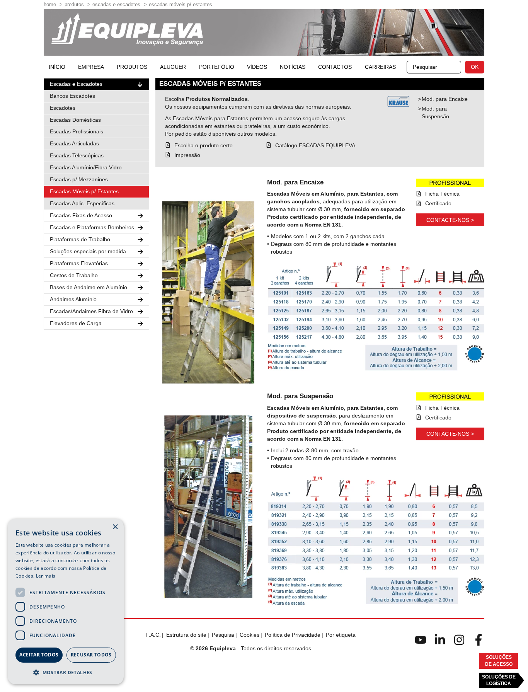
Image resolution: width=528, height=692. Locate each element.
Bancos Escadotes (72, 96)
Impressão (187, 155)
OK (475, 67)
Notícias (292, 67)
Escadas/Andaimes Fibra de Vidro (91, 311)
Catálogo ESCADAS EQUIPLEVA (315, 145)
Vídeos (257, 67)
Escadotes (62, 108)
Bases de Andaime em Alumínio (88, 287)
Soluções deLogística (499, 680)
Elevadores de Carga (76, 323)
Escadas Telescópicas (77, 155)
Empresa (91, 67)
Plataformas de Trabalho (80, 239)
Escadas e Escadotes (116, 4)
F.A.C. (153, 635)
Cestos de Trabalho (74, 275)
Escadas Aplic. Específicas (82, 203)
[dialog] (66, 601)
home (50, 4)
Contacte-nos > (450, 220)
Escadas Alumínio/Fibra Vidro (86, 167)
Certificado (438, 203)
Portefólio (216, 67)
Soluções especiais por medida (88, 251)
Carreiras (380, 67)
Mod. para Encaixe (445, 99)
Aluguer (173, 67)
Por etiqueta (341, 635)
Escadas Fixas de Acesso (81, 215)
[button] (65, 672)
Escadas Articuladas (74, 143)
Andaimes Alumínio (73, 299)
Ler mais (45, 576)
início (57, 67)
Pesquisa (223, 635)
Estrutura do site (186, 635)
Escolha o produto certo (203, 145)
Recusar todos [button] (91, 654)
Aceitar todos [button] (38, 654)
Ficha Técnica (442, 194)
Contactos (335, 67)
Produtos (74, 4)
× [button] (115, 527)
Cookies (249, 635)
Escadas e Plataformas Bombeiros (92, 227)
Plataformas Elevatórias (79, 263)
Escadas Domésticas (75, 120)
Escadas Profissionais (76, 131)
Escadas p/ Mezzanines (79, 179)
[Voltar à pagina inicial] (127, 29)
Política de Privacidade (292, 635)
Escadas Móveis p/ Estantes (84, 191)
